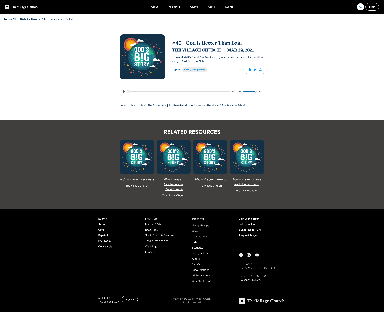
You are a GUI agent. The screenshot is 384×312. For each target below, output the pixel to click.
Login (372, 6)
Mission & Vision (155, 224)
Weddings (151, 246)
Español (103, 235)
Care (195, 231)
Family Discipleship (194, 69)
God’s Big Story (29, 19)
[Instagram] (248, 255)
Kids (194, 242)
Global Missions (201, 275)
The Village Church (196, 50)
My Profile (104, 241)
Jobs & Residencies (156, 241)
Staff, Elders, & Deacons (159, 235)
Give (101, 229)
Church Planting (201, 281)
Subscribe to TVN (250, 229)
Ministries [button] (174, 6)
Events (229, 6)
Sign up (130, 299)
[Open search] (360, 6)
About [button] (154, 6)
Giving (194, 6)
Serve (211, 6)
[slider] (178, 91)
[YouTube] (257, 255)
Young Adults (200, 253)
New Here (151, 218)
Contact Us (105, 246)
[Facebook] (241, 255)
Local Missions (200, 270)
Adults (196, 258)
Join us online (247, 224)
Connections (199, 236)
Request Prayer (248, 235)
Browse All (10, 19)
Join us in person (249, 218)
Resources (151, 229)
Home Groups (200, 225)
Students (197, 247)
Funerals (150, 252)
